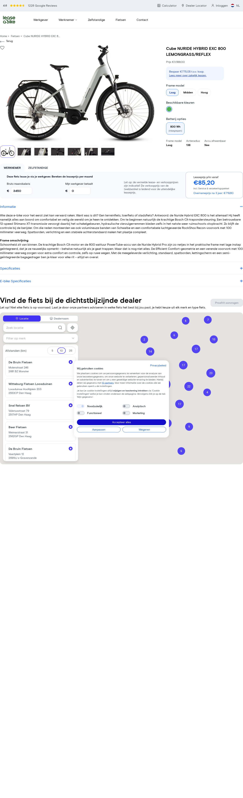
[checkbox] (80, 406)
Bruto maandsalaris (18, 183)
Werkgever (40, 19)
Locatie (24, 318)
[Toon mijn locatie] (72, 327)
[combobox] (34, 327)
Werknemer (66, 19)
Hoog (204, 92)
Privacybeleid (158, 365)
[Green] (169, 109)
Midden (188, 92)
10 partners (108, 382)
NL (238, 5)
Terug (9, 41)
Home (3, 36)
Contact (142, 19)
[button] (189, 426)
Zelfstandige (96, 19)
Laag (172, 92)
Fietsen (121, 19)
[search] (60, 327)
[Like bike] (2, 47)
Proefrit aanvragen (226, 302)
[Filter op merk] (74, 338)
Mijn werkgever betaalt (79, 183)
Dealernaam (61, 318)
